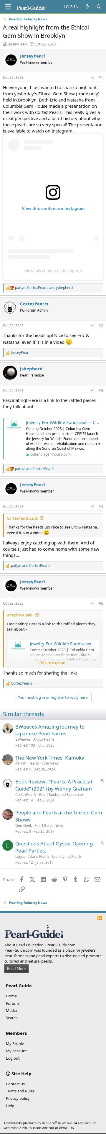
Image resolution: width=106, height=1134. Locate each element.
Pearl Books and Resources (61, 794)
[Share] (93, 77)
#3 (101, 390)
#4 (101, 506)
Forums (12, 1003)
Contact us (15, 1083)
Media (11, 1010)
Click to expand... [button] (53, 662)
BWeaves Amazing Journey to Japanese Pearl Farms (50, 730)
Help (10, 1105)
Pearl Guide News (49, 825)
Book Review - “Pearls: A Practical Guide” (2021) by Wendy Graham (53, 785)
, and (44, 287)
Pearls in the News (44, 763)
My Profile (15, 1043)
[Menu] (8, 7)
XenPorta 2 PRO (16, 1127)
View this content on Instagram (53, 270)
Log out (13, 1058)
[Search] (99, 6)
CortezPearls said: (22, 518)
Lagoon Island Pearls (32, 856)
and (34, 469)
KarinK (20, 763)
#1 (101, 77)
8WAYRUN (66, 1127)
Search (12, 1017)
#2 (101, 325)
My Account (16, 1050)
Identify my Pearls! (67, 856)
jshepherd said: (20, 615)
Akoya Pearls (43, 739)
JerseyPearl (17, 44)
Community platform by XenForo (50, 1123)
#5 (101, 603)
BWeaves (23, 739)
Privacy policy (18, 1098)
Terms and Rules (20, 1091)
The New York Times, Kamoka (50, 757)
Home (11, 996)
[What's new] (87, 6)
